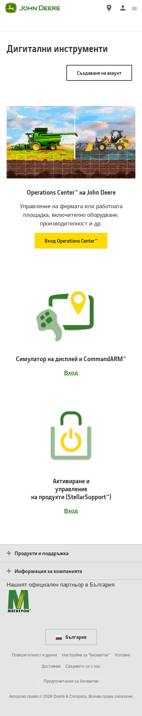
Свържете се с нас (82, 666)
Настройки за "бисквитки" (86, 654)
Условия (122, 654)
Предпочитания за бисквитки (71, 681)
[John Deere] (36, 8)
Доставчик (51, 666)
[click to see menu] (134, 8)
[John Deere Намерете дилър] (109, 8)
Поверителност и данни (34, 654)
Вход (71, 372)
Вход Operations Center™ (71, 240)
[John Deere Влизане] (122, 8)
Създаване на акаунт (99, 73)
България (75, 637)
